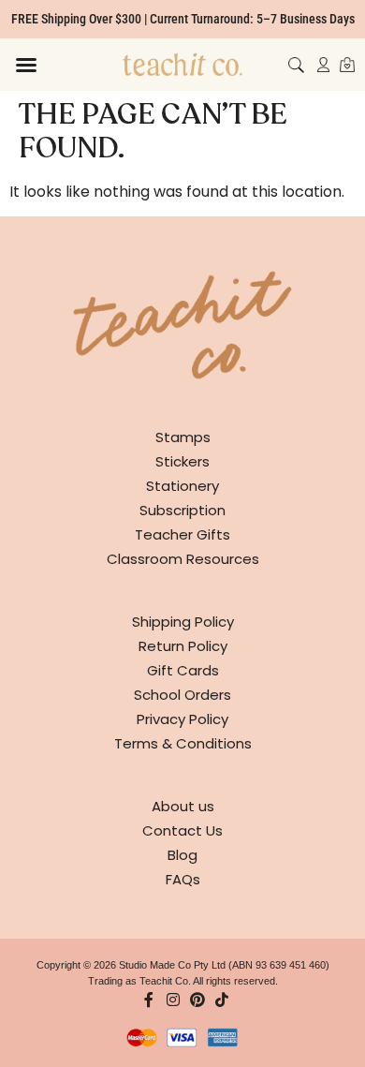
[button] (26, 65)
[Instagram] (173, 999)
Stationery (182, 486)
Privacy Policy (182, 719)
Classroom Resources (183, 559)
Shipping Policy (183, 621)
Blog (182, 855)
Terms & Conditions (183, 743)
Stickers (182, 461)
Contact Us (182, 830)
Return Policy (183, 646)
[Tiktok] (221, 999)
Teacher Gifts (182, 534)
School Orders (182, 694)
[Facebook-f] (148, 999)
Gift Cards (183, 670)
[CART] (347, 64)
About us (183, 806)
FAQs (183, 879)
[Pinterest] (197, 999)
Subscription (182, 510)
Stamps (183, 437)
